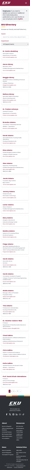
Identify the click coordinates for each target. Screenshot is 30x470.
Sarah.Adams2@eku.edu (9, 265)
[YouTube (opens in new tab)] (20, 414)
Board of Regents (6, 426)
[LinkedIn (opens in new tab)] (17, 414)
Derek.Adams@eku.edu (9, 143)
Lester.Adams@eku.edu (9, 210)
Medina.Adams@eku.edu (9, 237)
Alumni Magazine (6, 452)
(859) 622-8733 (7, 102)
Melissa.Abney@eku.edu (9, 100)
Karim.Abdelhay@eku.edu (10, 57)
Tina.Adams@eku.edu (9, 311)
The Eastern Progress (7, 454)
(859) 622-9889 (7, 171)
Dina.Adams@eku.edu (9, 156)
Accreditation (5, 438)
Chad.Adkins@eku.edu (9, 343)
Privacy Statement (18, 467)
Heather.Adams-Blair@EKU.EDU (11, 328)
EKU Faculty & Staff (7, 434)
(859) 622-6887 (7, 313)
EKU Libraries (19, 426)
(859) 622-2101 (6, 298)
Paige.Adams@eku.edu (9, 251)
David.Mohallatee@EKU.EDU (10, 382)
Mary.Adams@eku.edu (9, 224)
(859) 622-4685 (7, 267)
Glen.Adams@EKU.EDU (9, 169)
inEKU (17, 440)
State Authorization (7, 436)
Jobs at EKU (19, 438)
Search (3, 34)
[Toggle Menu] (26, 3)
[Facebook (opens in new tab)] (7, 414)
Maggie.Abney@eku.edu (9, 85)
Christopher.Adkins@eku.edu (10, 356)
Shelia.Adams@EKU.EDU (9, 296)
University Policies (7, 432)
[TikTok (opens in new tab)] (23, 414)
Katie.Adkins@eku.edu (9, 369)
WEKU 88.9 (19, 450)
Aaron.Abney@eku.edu (9, 70)
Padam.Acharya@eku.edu (10, 115)
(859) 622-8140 (7, 283)
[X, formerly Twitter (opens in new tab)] (10, 414)
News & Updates (6, 450)
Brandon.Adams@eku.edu (10, 128)
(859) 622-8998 (7, 87)
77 (17, 391)
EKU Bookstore (20, 428)
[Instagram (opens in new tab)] (13, 414)
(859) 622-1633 (7, 384)
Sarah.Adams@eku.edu (9, 281)
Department (5, 41)
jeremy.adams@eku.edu (9, 197)
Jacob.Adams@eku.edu (9, 184)
